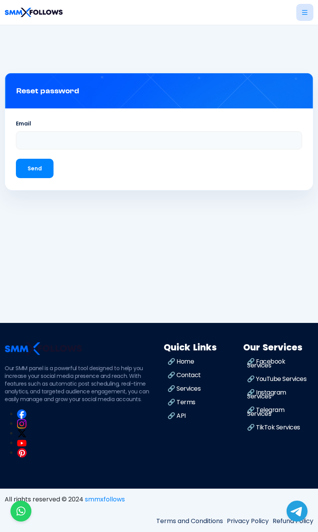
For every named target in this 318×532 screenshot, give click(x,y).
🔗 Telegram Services (265, 411)
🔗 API (177, 415)
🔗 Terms (181, 402)
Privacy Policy (248, 521)
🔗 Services (184, 388)
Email (23, 123)
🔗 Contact (184, 375)
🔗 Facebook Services (266, 363)
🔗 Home (181, 361)
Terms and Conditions (189, 521)
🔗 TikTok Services (273, 427)
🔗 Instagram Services (266, 394)
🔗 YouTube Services (276, 378)
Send (35, 168)
